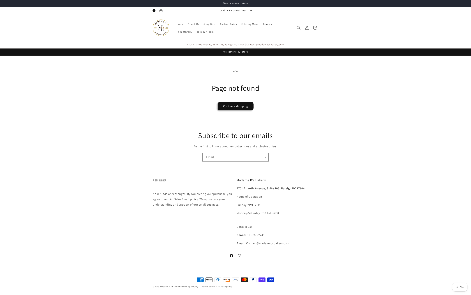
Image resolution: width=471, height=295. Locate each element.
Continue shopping (235, 106)
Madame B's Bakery (169, 286)
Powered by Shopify (188, 286)
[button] (299, 28)
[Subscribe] (264, 157)
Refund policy (208, 286)
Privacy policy (225, 286)
